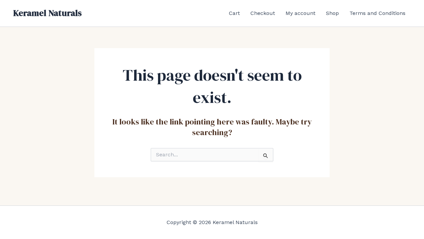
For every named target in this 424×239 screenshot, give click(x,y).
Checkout (262, 13)
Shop (332, 13)
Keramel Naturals (47, 13)
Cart (234, 13)
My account (300, 13)
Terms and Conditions (377, 13)
